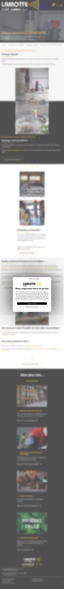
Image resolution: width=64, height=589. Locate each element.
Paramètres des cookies (32, 307)
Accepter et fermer (32, 303)
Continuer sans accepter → (34, 278)
